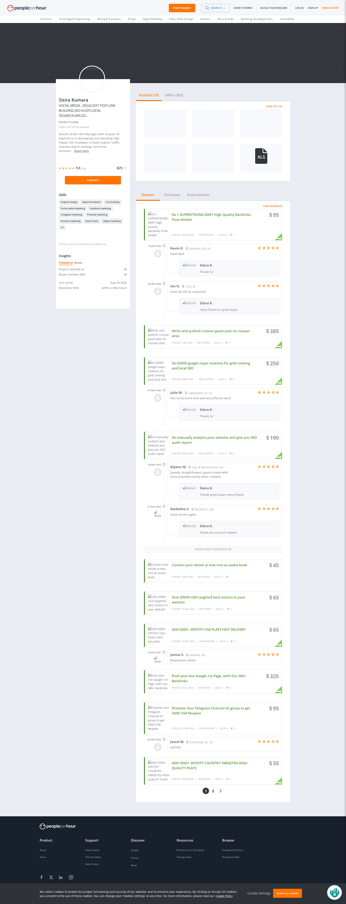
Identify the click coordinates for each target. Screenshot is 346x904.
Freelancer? (330, 8)
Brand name (91, 220)
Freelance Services (232, 850)
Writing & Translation (109, 19)
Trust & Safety (93, 857)
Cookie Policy (224, 896)
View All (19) (274, 106)
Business (205, 19)
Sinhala (75, 126)
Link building (112, 201)
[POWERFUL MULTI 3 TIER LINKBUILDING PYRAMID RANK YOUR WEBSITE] (261, 158)
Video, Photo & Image (181, 19)
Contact (93, 180)
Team (43, 857)
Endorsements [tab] (198, 195)
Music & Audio (226, 19)
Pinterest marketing (97, 214)
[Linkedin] (61, 877)
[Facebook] (42, 877)
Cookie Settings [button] (259, 893)
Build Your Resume (274, 8)
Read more (81, 151)
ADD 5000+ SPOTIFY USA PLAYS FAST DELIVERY (209, 629)
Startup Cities (184, 857)
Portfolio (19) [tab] (149, 95)
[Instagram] (71, 877)
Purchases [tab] (172, 195)
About (43, 850)
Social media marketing (73, 208)
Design (132, 19)
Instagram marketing (71, 214)
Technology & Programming (74, 19)
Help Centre (92, 864)
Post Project (182, 8)
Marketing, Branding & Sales (257, 19)
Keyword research (91, 201)
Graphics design (69, 201)
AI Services (46, 19)
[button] (215, 8)
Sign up (313, 8)
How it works (243, 8)
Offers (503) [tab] (174, 95)
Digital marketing (112, 220)
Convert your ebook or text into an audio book (209, 565)
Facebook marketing (100, 208)
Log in (299, 8)
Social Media (287, 19)
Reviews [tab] (148, 195)
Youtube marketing (70, 220)
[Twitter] (51, 877)
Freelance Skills (230, 857)
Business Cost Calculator (190, 850)
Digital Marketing (152, 19)
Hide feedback (272, 206)
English (62, 126)
